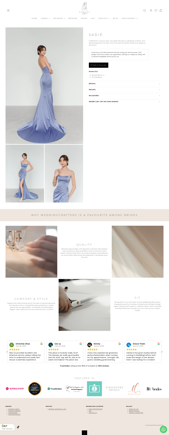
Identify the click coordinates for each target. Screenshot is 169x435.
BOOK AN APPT (84, 230)
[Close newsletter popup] (60, 202)
